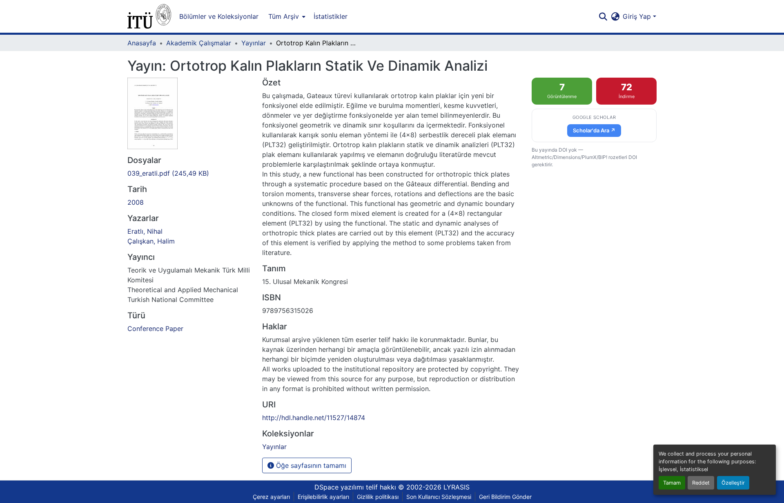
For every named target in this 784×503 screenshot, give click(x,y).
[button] (149, 16)
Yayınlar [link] (253, 43)
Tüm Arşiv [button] (283, 16)
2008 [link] (135, 202)
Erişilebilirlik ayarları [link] (323, 496)
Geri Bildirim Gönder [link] (505, 496)
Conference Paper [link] (155, 328)
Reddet (701, 483)
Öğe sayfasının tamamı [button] (310, 465)
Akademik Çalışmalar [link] (198, 43)
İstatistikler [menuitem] (330, 16)
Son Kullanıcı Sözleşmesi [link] (438, 496)
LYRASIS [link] (456, 487)
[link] (189, 173)
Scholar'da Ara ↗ (594, 130)
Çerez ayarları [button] (271, 496)
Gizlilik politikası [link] (378, 496)
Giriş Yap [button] (638, 16)
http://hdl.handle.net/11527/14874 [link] (313, 418)
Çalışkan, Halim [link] (151, 241)
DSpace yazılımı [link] (339, 487)
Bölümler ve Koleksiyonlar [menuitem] (218, 16)
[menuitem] (286, 16)
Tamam (672, 483)
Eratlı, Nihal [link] (145, 231)
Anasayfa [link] (141, 43)
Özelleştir (733, 483)
